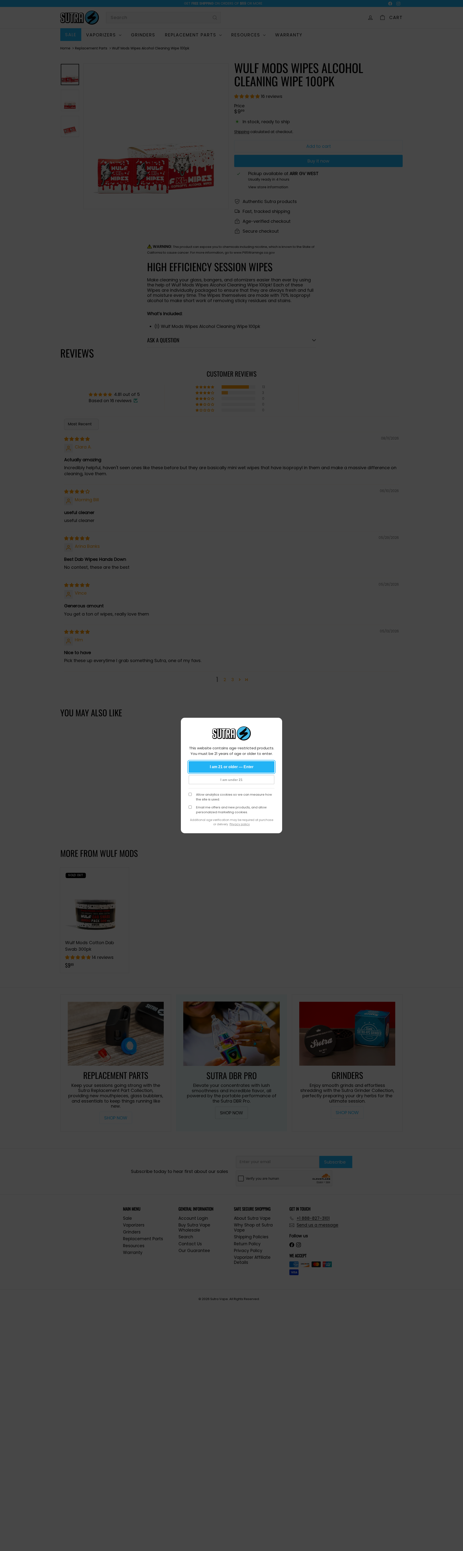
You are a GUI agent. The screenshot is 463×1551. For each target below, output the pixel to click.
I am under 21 (231, 780)
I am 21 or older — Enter (231, 767)
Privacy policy (240, 824)
